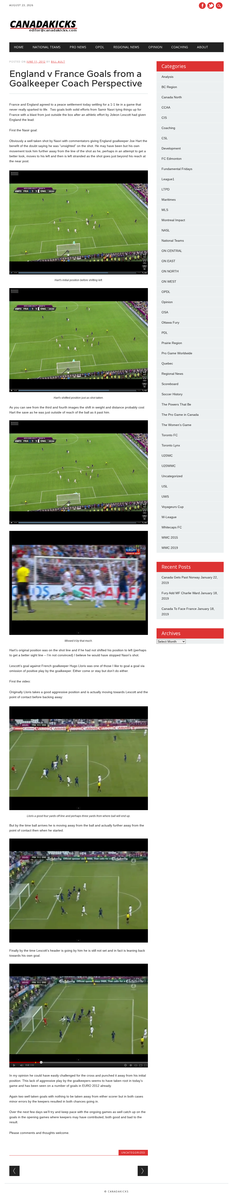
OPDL (99, 47)
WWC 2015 (170, 537)
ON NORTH (170, 271)
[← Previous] (14, 1171)
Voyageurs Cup (173, 507)
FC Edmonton (172, 158)
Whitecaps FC (172, 527)
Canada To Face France (179, 609)
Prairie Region (172, 343)
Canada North (172, 97)
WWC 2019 (170, 548)
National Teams (47, 47)
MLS (165, 210)
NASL (166, 230)
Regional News (126, 47)
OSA (165, 312)
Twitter (210, 5)
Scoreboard (170, 384)
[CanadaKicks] (43, 33)
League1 (168, 179)
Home (18, 47)
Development (171, 148)
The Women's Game (176, 425)
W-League (169, 517)
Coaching (179, 47)
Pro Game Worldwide (177, 353)
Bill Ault (58, 61)
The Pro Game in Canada (180, 414)
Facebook (202, 5)
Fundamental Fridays (177, 169)
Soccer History (172, 394)
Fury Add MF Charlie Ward (181, 593)
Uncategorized (133, 1152)
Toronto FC (170, 435)
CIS (164, 117)
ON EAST (168, 261)
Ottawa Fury (170, 322)
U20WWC (169, 466)
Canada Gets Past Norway (181, 577)
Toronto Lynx (171, 445)
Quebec (167, 363)
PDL (165, 333)
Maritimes (169, 199)
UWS (165, 496)
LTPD (166, 189)
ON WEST (169, 281)
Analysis (167, 77)
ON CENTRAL (172, 251)
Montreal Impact (173, 220)
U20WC (167, 455)
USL (165, 486)
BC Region (169, 87)
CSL (165, 138)
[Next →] (143, 1171)
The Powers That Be (176, 404)
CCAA (166, 107)
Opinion (155, 47)
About (202, 47)
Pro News (78, 47)
